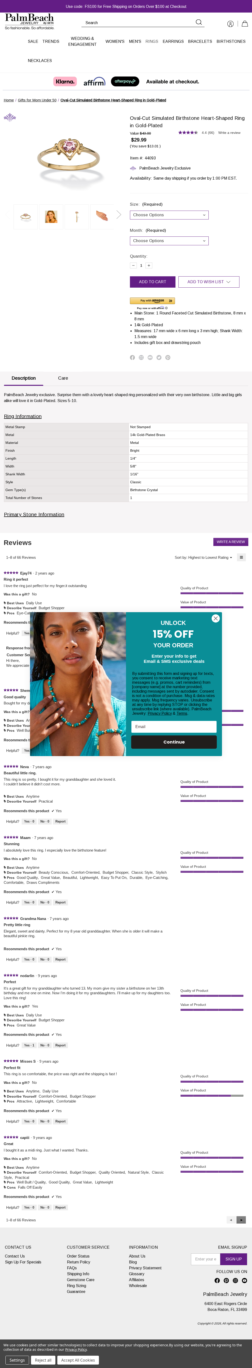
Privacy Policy (160, 713)
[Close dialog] (215, 618)
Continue (174, 742)
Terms (181, 713)
